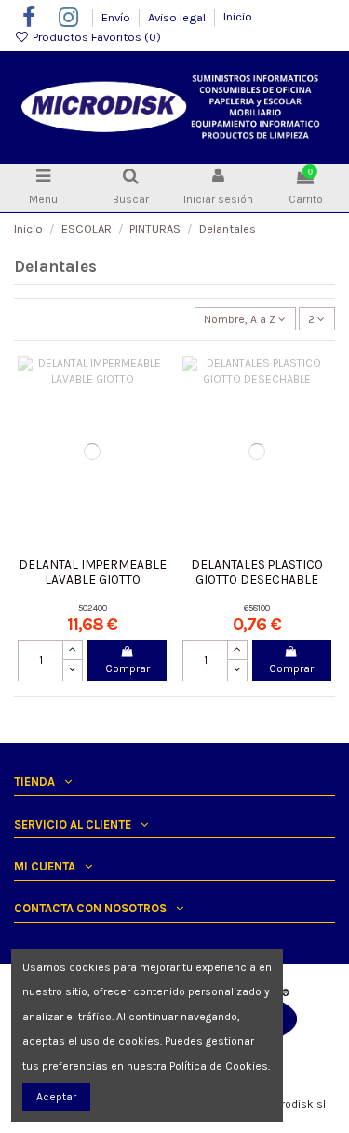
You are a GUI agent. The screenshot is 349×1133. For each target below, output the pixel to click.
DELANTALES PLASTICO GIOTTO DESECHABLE (257, 572)
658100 (257, 607)
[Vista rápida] (154, 442)
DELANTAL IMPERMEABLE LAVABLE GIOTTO (93, 572)
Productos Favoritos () (95, 37)
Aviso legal (178, 16)
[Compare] (154, 411)
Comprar (127, 668)
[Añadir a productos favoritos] (154, 381)
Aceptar (56, 1096)
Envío (117, 16)
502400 (92, 607)
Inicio (237, 16)
